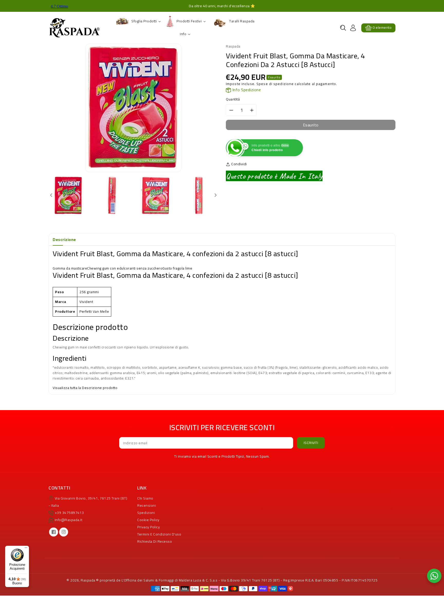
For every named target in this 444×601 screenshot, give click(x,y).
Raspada (88, 580)
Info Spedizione (246, 90)
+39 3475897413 (69, 512)
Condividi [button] (239, 164)
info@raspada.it (68, 519)
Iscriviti (311, 442)
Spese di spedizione (275, 83)
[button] (343, 28)
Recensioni (146, 505)
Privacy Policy (148, 527)
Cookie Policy (148, 519)
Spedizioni (146, 512)
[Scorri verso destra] (215, 195)
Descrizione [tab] (64, 239)
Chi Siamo (145, 498)
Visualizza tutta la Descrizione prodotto (85, 387)
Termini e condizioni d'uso (159, 534)
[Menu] (26, 549)
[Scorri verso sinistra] (51, 195)
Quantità (233, 99)
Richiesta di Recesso (154, 541)
